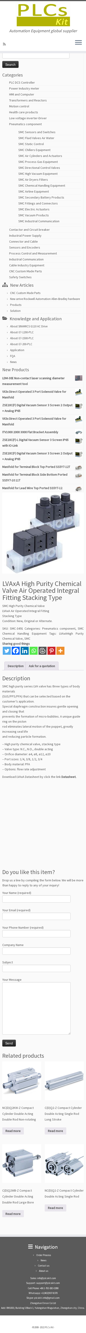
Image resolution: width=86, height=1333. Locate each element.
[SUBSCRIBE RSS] (5, 44)
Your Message (12, 980)
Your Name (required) (16, 893)
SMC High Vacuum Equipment (38, 174)
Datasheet (68, 777)
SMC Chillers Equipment (34, 150)
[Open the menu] (78, 42)
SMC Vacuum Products (33, 215)
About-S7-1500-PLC (22, 338)
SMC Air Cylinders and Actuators (40, 156)
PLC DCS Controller (22, 82)
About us (43, 1270)
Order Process (43, 1255)
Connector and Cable (23, 241)
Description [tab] (16, 666)
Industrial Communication (26, 259)
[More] (60, 651)
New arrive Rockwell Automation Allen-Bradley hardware (45, 299)
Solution (15, 311)
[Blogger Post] (43, 651)
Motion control (19, 106)
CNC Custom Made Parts (25, 271)
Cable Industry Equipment (26, 265)
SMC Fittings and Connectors (38, 203)
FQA (12, 356)
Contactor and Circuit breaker (29, 230)
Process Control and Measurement (33, 253)
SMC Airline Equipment (33, 191)
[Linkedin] (25, 651)
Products (15, 305)
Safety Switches (20, 277)
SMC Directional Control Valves (39, 168)
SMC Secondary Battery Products (41, 197)
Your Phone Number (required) (23, 927)
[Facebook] (16, 651)
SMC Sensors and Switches (36, 132)
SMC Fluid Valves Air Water (36, 138)
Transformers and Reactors (28, 100)
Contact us (43, 1265)
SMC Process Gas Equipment (38, 162)
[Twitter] (7, 651)
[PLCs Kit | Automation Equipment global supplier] (43, 14)
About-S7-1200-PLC (22, 332)
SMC (27, 638)
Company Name (13, 945)
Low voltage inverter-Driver (28, 118)
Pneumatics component (25, 124)
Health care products (23, 112)
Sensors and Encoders (24, 247)
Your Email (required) (16, 910)
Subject (7, 962)
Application (17, 350)
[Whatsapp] (34, 651)
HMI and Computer (21, 94)
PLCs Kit (49, 1327)
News (13, 362)
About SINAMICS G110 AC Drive (28, 326)
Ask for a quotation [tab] (42, 666)
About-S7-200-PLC (21, 344)
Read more (13, 1131)
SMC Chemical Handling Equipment (41, 185)
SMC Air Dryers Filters (33, 180)
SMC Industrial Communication (38, 221)
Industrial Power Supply (25, 235)
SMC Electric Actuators (34, 209)
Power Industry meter (24, 88)
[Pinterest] (51, 651)
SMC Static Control (31, 144)
